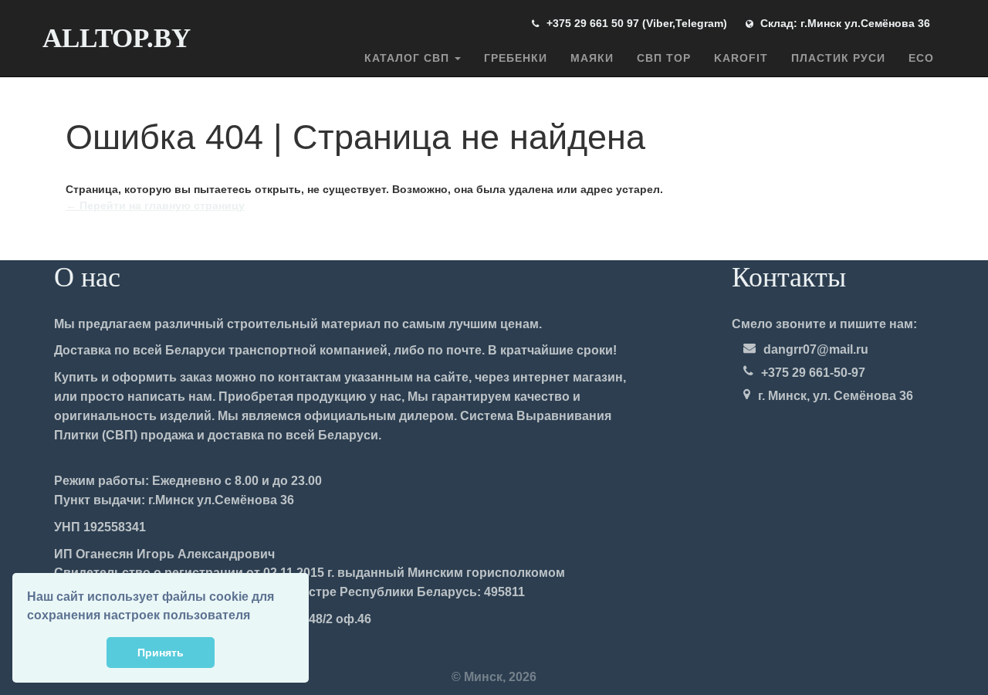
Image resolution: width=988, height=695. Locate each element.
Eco (921, 58)
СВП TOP (664, 58)
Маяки (592, 58)
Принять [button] (160, 652)
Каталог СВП (408, 58)
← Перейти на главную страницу (155, 205)
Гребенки (515, 58)
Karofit (741, 58)
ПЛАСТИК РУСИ (838, 58)
